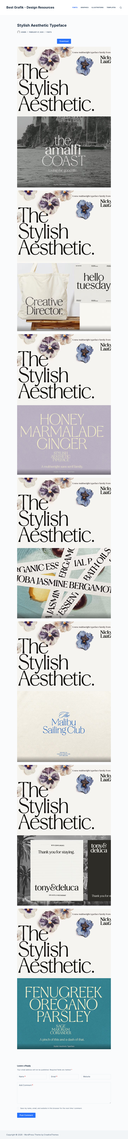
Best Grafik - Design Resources (30, 7)
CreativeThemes (51, 1134)
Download (64, 41)
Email (54, 1076)
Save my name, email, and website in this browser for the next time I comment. (51, 1108)
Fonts (49, 32)
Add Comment (26, 1085)
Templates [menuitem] (111, 7)
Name (22, 1076)
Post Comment (26, 1115)
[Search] (121, 8)
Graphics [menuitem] (84, 7)
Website (86, 1076)
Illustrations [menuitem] (98, 7)
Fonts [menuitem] (75, 7)
